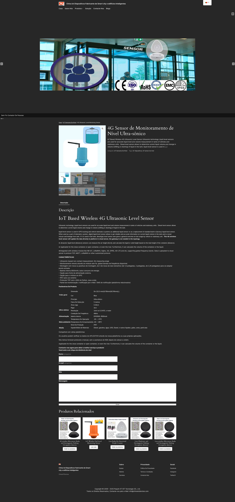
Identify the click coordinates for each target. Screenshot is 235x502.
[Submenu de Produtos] (82, 8)
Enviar (117, 404)
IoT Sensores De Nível (69, 122)
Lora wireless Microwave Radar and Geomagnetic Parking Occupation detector (165, 443)
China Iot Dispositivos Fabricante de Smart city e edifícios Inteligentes (96, 4)
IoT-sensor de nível (148, 151)
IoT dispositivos (137, 151)
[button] (1, 63)
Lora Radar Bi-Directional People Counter (117, 442)
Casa (60, 122)
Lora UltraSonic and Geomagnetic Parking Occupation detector (141, 443)
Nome (65, 354)
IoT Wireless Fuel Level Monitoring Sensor (94, 442)
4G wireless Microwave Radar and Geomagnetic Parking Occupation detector (70, 443)
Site (60, 372)
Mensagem (63, 381)
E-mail (65, 363)
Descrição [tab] (64, 203)
